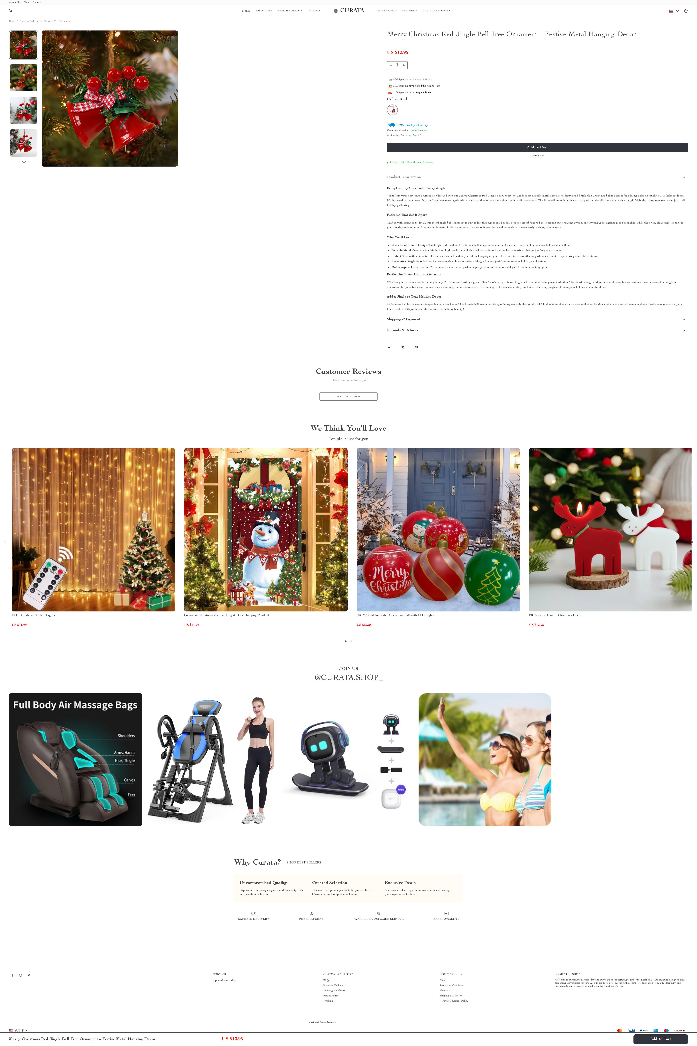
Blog (26, 2)
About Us (14, 2)
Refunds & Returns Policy (454, 1001)
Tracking (328, 1001)
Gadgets (314, 11)
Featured (409, 11)
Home (12, 21)
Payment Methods (333, 985)
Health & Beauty (289, 11)
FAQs (326, 980)
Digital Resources (436, 11)
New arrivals (387, 11)
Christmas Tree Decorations (58, 21)
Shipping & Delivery (334, 991)
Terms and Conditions (452, 985)
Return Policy (330, 996)
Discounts (264, 11)
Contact (37, 2)
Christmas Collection (29, 21)
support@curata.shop (225, 980)
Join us (348, 669)
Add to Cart (660, 1039)
